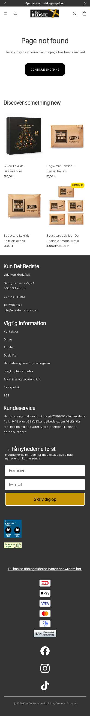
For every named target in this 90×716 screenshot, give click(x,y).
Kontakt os (11, 331)
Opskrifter (11, 355)
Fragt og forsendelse (18, 371)
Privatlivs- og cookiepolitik (22, 379)
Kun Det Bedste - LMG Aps (38, 703)
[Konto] (74, 13)
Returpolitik (12, 387)
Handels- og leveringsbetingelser (27, 363)
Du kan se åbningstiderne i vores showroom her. (45, 569)
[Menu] (5, 13)
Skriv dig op (45, 499)
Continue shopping (45, 69)
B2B (6, 395)
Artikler (9, 347)
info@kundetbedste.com (47, 421)
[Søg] (15, 13)
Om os (8, 339)
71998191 (58, 416)
